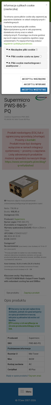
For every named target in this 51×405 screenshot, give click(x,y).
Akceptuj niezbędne (34, 79)
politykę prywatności (23, 44)
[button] (20, 49)
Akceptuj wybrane (35, 84)
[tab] (25, 49)
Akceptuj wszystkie (34, 90)
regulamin (8, 44)
